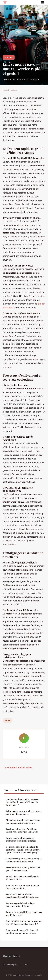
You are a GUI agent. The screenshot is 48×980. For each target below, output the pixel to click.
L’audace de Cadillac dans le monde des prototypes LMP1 (22, 887)
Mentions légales (10, 964)
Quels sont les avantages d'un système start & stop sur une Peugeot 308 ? (23, 922)
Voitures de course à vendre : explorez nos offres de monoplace (23, 812)
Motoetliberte (11, 956)
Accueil (6, 90)
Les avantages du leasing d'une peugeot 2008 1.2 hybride (20, 904)
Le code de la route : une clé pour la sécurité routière (22, 878)
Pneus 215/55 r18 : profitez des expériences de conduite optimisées (22, 895)
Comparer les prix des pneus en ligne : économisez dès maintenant (23, 860)
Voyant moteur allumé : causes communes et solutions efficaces (21, 839)
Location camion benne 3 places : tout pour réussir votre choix (23, 869)
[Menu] (42, 2)
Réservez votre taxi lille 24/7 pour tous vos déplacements (24, 913)
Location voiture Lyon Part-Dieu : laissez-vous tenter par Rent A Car (22, 830)
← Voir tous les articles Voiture (17, 767)
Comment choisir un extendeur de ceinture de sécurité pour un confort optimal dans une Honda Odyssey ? (22, 849)
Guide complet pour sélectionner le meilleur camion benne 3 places (22, 931)
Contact (24, 964)
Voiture (9, 57)
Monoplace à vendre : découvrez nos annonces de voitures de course (23, 821)
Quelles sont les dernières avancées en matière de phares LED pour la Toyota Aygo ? (22, 802)
